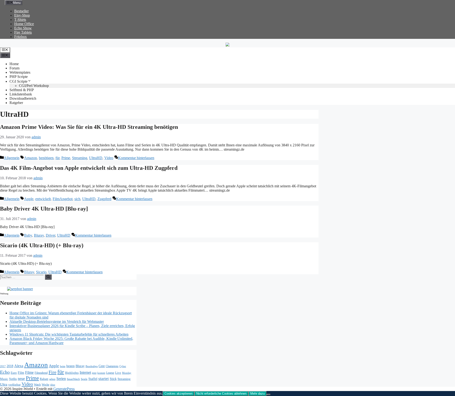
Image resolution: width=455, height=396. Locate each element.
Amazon (30, 158)
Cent (102, 366)
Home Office (24, 24)
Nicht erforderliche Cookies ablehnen (221, 393)
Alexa (18, 366)
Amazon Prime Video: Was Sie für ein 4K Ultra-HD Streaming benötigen (89, 127)
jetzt (94, 372)
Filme (29, 372)
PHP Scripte (18, 77)
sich (77, 199)
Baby (28, 235)
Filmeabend (41, 372)
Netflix (13, 379)
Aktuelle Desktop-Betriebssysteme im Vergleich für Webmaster (56, 322)
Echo (5, 372)
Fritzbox (20, 37)
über (52, 384)
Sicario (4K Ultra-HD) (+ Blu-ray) (41, 245)
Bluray (39, 235)
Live (118, 372)
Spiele (84, 379)
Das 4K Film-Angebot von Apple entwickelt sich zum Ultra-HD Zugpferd (88, 168)
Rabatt (44, 379)
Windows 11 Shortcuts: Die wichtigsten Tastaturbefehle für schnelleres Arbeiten (68, 334)
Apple (28, 199)
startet (103, 378)
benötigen (46, 158)
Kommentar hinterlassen (136, 158)
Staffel (92, 379)
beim (62, 366)
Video (108, 158)
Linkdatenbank (20, 94)
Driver (50, 235)
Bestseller (21, 11)
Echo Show (23, 28)
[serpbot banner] (20, 289)
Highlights (72, 372)
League (110, 372)
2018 (10, 366)
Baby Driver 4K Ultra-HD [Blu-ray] (44, 209)
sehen (52, 379)
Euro (14, 372)
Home (14, 64)
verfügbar (14, 384)
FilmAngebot (63, 199)
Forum (14, 68)
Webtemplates (19, 72)
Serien (61, 378)
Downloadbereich (22, 98)
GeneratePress (64, 389)
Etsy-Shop (22, 15)
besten (70, 366)
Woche (45, 384)
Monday (126, 372)
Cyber (122, 366)
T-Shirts (20, 20)
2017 (3, 366)
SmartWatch (73, 379)
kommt (101, 373)
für (57, 158)
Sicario (41, 272)
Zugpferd (104, 199)
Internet (85, 372)
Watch (37, 384)
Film (21, 372)
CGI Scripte (18, 81)
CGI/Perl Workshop (34, 86)
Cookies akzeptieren (178, 393)
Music (4, 379)
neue (21, 379)
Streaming (79, 158)
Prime (65, 158)
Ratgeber (16, 103)
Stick (113, 379)
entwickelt (43, 199)
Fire (52, 372)
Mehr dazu (257, 393)
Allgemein (11, 158)
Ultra (3, 384)
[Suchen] (48, 276)
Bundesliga (92, 366)
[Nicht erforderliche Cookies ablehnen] (268, 394)
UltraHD (95, 158)
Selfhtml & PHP (21, 90)
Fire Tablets (23, 32)
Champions (112, 366)
